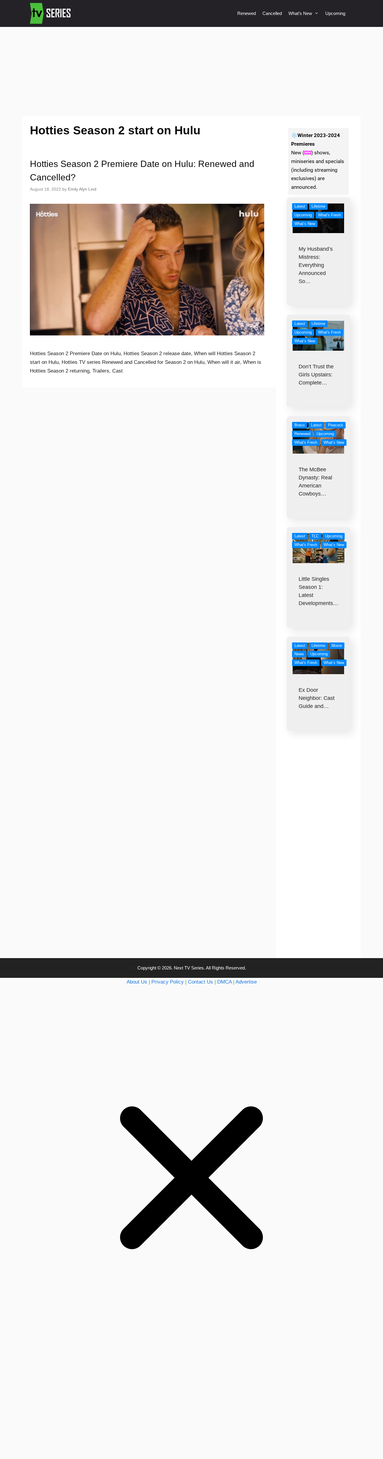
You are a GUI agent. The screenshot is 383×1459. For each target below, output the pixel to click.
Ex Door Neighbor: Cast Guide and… (317, 698)
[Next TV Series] (51, 13)
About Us (137, 982)
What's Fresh (329, 215)
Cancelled (272, 13)
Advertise (246, 982)
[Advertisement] (191, 71)
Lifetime (318, 206)
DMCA (224, 982)
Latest (299, 206)
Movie (337, 645)
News (299, 654)
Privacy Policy (167, 982)
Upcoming (335, 13)
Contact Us (200, 982)
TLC (315, 536)
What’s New (300, 13)
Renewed (246, 13)
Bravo (299, 425)
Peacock (335, 425)
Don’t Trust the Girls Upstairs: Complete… (316, 375)
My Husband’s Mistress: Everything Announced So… (316, 265)
